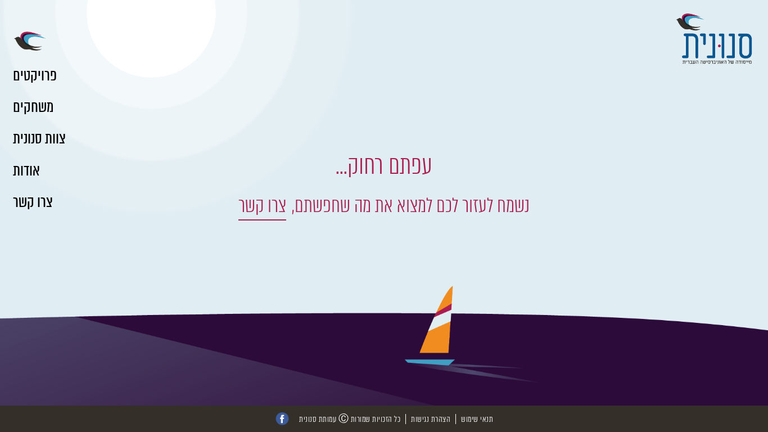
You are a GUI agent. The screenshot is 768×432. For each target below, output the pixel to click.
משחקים (33, 107)
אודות (26, 170)
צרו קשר (33, 202)
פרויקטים (35, 75)
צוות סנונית (39, 138)
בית (21, 42)
